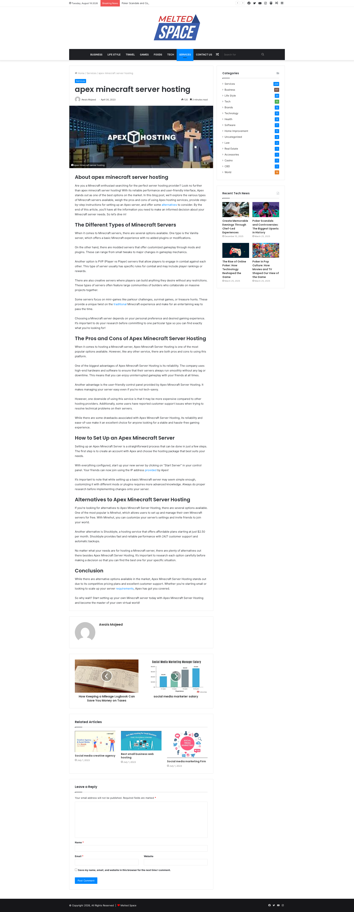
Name (79, 842)
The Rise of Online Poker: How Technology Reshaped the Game (234, 269)
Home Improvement (236, 130)
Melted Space (128, 905)
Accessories (232, 154)
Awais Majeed (111, 624)
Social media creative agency (95, 755)
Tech (170, 54)
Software (230, 125)
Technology (231, 113)
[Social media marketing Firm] (187, 744)
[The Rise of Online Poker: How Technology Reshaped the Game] (235, 250)
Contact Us (204, 54)
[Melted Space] (177, 28)
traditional (120, 304)
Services (185, 54)
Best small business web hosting (137, 755)
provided (151, 470)
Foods (158, 54)
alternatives (170, 204)
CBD (227, 166)
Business (96, 54)
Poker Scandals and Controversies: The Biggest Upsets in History (159, 3)
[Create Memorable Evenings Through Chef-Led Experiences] (235, 209)
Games (144, 54)
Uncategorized (233, 136)
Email (79, 856)
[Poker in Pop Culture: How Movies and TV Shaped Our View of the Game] (265, 250)
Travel (130, 54)
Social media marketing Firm (186, 761)
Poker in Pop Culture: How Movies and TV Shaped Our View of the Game (265, 269)
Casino (229, 160)
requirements (125, 588)
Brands (229, 107)
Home (81, 73)
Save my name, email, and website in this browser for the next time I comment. (124, 870)
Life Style (114, 54)
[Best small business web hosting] (141, 740)
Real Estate (231, 148)
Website (148, 856)
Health (228, 119)
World (228, 172)
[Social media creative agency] (95, 741)
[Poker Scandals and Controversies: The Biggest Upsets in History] (265, 209)
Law (227, 142)
